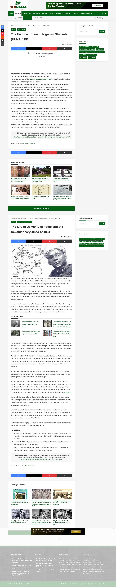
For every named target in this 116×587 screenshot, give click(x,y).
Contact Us (67, 13)
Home (11, 13)
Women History (83, 49)
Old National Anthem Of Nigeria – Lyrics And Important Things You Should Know (62, 198)
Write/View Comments (41, 208)
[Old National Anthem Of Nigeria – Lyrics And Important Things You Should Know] (62, 190)
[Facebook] (18, 48)
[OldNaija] (18, 5)
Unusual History (83, 54)
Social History (91, 57)
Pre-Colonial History (84, 46)
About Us (75, 13)
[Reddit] (2, 37)
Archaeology (92, 49)
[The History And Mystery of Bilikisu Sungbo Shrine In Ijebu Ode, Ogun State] (41, 171)
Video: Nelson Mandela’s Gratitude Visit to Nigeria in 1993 (61, 180)
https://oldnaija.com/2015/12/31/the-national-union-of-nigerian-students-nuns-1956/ (42, 137)
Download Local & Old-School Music (42, 18)
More (51, 13)
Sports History (100, 49)
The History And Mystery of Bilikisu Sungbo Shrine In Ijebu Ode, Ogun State (41, 180)
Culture (25, 13)
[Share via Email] (64, 48)
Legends (44, 13)
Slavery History (83, 52)
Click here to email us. (28, 143)
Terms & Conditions (86, 13)
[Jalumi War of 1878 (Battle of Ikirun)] (41, 190)
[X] (34, 48)
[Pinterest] (49, 48)
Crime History (92, 52)
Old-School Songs (34, 13)
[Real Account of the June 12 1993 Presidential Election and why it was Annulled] (20, 171)
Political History (21, 29)
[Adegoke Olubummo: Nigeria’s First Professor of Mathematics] (20, 190)
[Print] (2, 44)
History (17, 13)
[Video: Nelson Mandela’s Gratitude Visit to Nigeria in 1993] (62, 171)
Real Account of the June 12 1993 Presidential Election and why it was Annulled (20, 180)
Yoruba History (83, 57)
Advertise (58, 13)
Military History (92, 54)
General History (94, 46)
